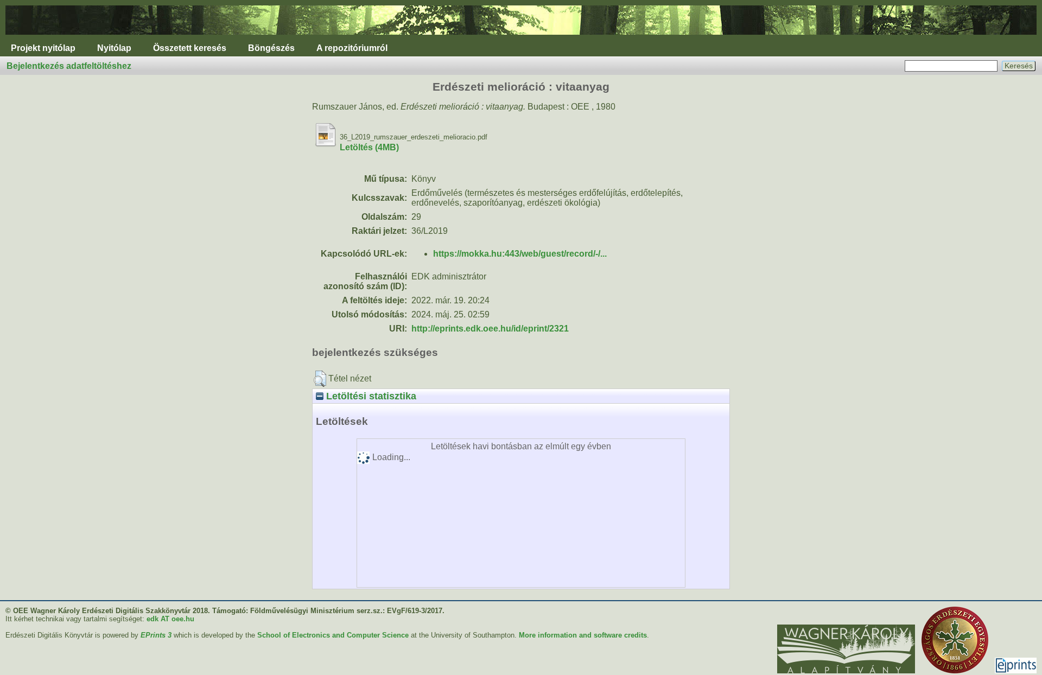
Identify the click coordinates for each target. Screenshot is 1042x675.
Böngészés (271, 48)
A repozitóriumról (351, 48)
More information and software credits (583, 635)
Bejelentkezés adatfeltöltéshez (69, 66)
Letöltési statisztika (369, 396)
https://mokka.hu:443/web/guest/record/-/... (520, 253)
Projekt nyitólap (43, 48)
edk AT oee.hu (170, 619)
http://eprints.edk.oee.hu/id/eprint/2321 (490, 328)
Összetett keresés (189, 48)
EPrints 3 (156, 635)
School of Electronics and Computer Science (333, 635)
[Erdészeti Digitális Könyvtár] (521, 37)
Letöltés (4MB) (369, 147)
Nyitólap (114, 48)
